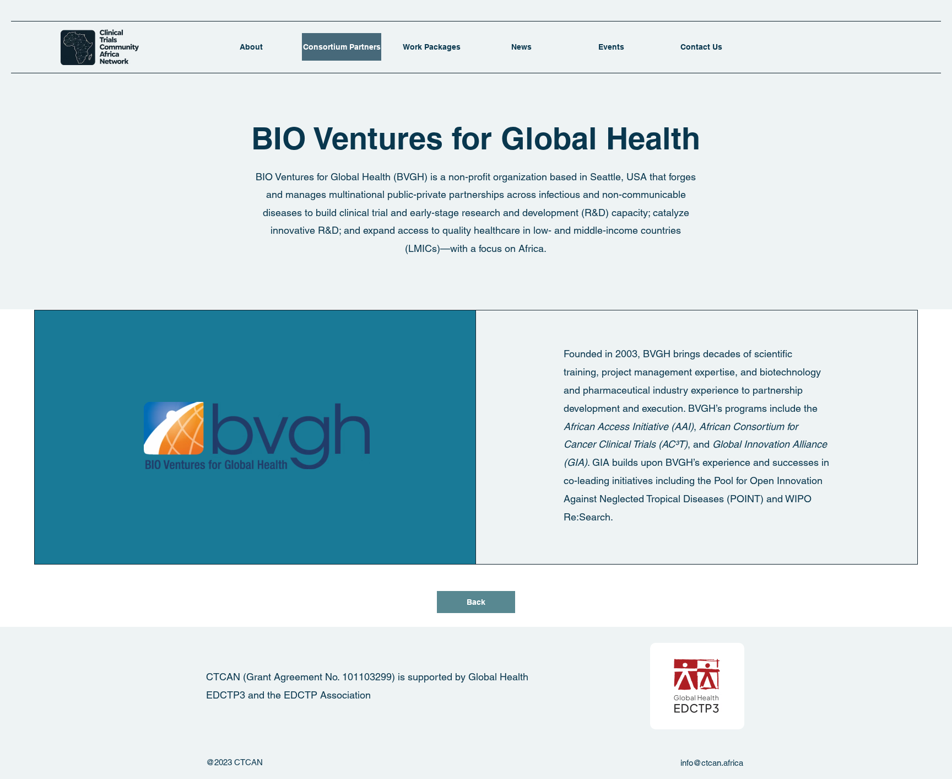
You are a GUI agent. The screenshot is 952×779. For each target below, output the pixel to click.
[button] (431, 47)
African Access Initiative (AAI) (629, 426)
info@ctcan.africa (711, 762)
